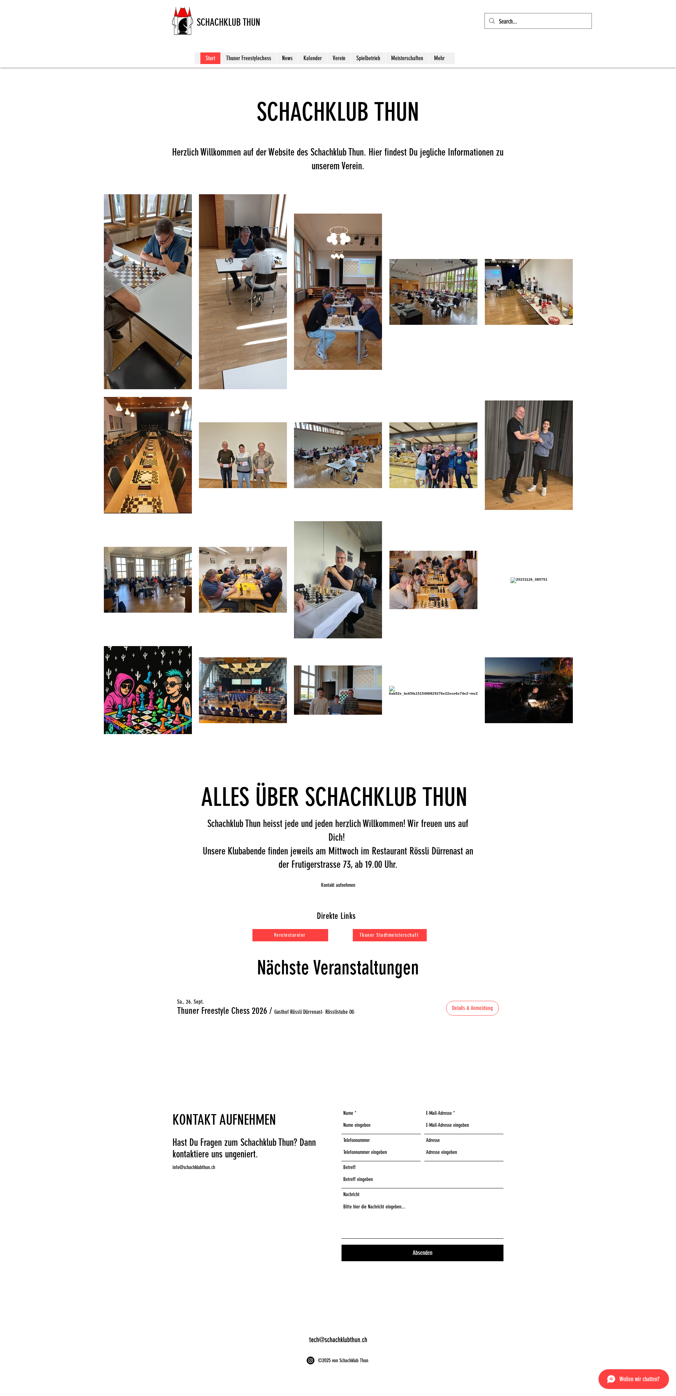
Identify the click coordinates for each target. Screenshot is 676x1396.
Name (348, 1113)
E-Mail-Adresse (439, 1113)
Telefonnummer (356, 1140)
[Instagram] (310, 1360)
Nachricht (351, 1194)
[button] (338, 885)
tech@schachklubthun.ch (338, 1339)
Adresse (433, 1140)
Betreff (349, 1167)
